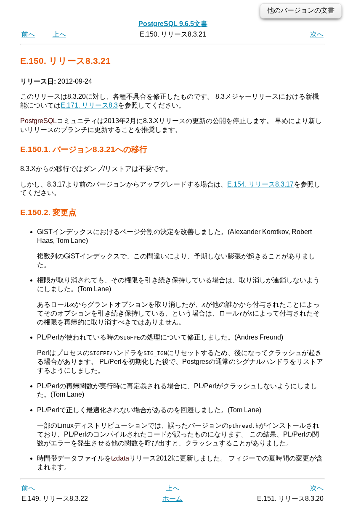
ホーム (172, 498)
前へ (28, 34)
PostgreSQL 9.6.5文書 (172, 23)
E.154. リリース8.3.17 (260, 184)
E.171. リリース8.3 (89, 105)
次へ (317, 34)
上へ (59, 34)
